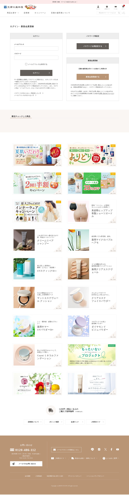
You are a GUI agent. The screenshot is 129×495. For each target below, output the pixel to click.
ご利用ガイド (95, 422)
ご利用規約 (38, 476)
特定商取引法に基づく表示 (55, 476)
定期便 (27, 13)
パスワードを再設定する (92, 46)
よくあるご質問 (111, 458)
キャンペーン (40, 13)
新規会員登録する (93, 77)
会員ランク (75, 422)
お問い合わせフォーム (106, 93)
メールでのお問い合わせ (27, 464)
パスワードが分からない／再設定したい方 (27, 93)
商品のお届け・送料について (85, 458)
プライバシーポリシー (75, 476)
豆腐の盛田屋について (60, 13)
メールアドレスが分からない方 (24, 95)
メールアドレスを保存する (37, 64)
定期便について (33, 422)
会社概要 (27, 476)
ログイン (36, 73)
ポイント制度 (54, 422)
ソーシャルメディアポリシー (95, 476)
